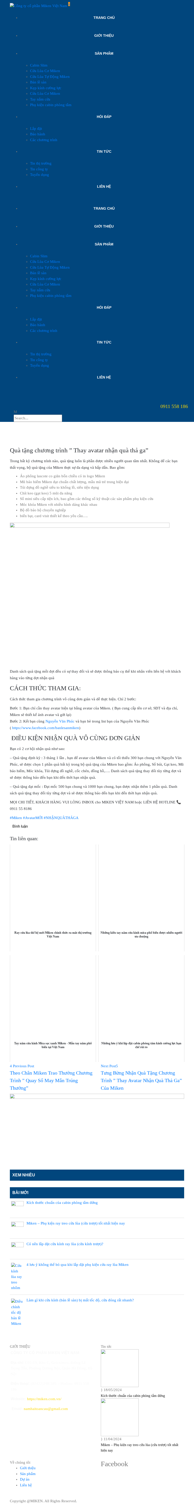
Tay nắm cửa (40, 99)
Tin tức (104, 151)
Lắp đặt (36, 129)
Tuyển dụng (39, 175)
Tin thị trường (41, 163)
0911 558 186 (174, 406)
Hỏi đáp (104, 117)
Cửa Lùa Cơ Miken (45, 71)
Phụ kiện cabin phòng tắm (50, 105)
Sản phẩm (104, 53)
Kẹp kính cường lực (45, 88)
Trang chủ (104, 18)
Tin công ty (39, 169)
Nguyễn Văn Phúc (60, 721)
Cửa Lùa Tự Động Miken (50, 77)
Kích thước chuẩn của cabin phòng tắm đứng (133, 1396)
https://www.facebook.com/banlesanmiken (45, 728)
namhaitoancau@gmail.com (46, 1409)
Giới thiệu (104, 36)
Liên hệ (104, 186)
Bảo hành (37, 134)
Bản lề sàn (38, 82)
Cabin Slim (38, 65)
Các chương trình (43, 140)
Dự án (25, 1479)
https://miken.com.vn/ (44, 1399)
